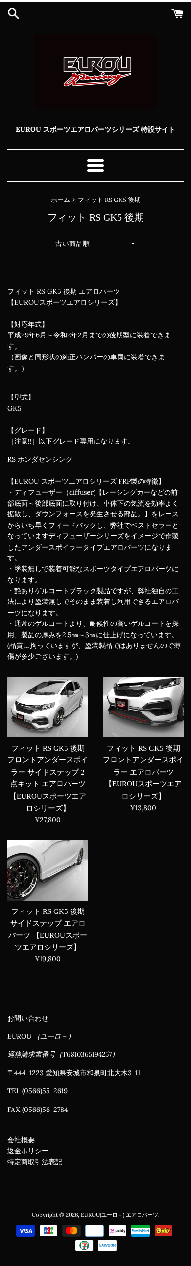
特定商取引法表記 (34, 1161)
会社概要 (21, 1139)
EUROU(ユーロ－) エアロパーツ (119, 1214)
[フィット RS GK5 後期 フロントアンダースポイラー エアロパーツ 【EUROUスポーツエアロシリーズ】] (143, 707)
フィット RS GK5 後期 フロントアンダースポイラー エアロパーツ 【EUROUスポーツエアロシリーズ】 (143, 772)
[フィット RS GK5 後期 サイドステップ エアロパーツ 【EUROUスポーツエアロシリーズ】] (47, 870)
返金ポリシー (27, 1150)
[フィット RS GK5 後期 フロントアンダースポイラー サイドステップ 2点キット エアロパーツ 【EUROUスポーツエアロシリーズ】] (47, 707)
